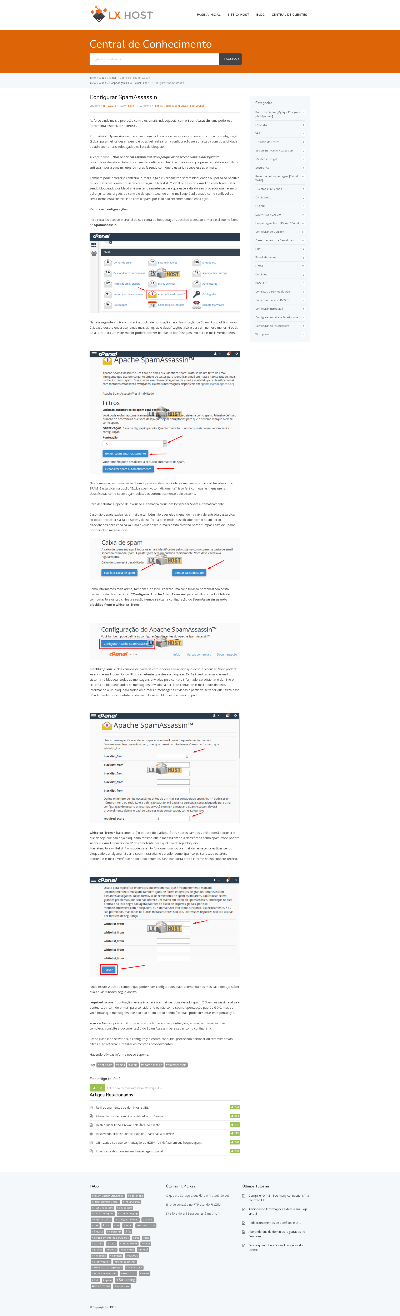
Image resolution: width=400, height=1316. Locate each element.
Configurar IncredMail (269, 308)
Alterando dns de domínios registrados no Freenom (131, 1116)
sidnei (131, 105)
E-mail (112, 77)
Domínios (261, 274)
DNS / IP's (261, 283)
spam (134, 1065)
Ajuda (102, 77)
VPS (257, 133)
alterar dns (136, 1195)
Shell (96, 1280)
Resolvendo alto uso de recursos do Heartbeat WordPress (135, 1134)
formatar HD (115, 1231)
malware (112, 1249)
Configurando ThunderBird (272, 326)
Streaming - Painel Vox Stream (274, 150)
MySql (144, 1249)
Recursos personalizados (105, 1273)
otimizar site (100, 1255)
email (121, 1065)
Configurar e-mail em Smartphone (276, 317)
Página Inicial (209, 15)
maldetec (98, 1249)
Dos (117, 1225)
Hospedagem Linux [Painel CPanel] (129, 83)
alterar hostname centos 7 (106, 1201)
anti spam (106, 1065)
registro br (129, 1273)
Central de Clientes (289, 15)
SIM (99, 1088)
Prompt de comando (125, 1261)
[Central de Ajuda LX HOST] (122, 22)
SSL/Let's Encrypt (266, 159)
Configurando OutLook (269, 231)
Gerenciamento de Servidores (274, 240)
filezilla (98, 1231)
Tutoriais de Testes (267, 142)
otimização (117, 1255)
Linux (113, 1243)
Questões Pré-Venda (268, 189)
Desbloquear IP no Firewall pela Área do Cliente (128, 1125)
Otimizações (263, 197)
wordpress (122, 1286)
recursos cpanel (135, 1267)
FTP (257, 249)
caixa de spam (125, 1207)
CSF (96, 1225)
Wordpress (262, 334)
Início (93, 77)
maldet (146, 1243)
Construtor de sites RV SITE (272, 300)
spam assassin (152, 1065)
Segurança (262, 167)
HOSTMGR (262, 125)
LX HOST (110, 1307)
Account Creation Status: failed (109, 1195)
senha (145, 1273)
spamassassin (177, 1065)
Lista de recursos (129, 1243)
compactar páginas (102, 1219)
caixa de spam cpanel (104, 1213)
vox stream (102, 1286)
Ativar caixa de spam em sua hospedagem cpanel (129, 1151)
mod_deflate (128, 1249)
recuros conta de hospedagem (108, 1267)
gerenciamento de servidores (111, 1237)
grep (137, 1237)
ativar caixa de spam (103, 1207)
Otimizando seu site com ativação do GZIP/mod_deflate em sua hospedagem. (149, 1142)
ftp (129, 1231)
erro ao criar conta (146, 1225)
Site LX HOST (238, 15)
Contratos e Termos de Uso (272, 291)
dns (107, 1225)
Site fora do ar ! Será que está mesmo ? (193, 1213)
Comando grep (129, 1213)
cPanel (148, 1219)
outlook (133, 1255)
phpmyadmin (102, 1261)
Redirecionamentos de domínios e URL (122, 1107)
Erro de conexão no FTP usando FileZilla (193, 1204)
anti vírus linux (132, 1201)
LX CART (260, 206)
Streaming (127, 1279)
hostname (98, 1243)
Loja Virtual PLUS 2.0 (268, 214)
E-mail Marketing (265, 257)
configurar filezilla (128, 1219)
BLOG (260, 15)
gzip (147, 1237)
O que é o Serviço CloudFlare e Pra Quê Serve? (197, 1195)
